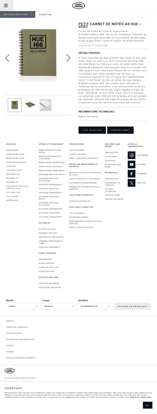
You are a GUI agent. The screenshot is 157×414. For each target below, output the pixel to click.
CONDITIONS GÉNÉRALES (17, 327)
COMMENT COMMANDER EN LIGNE (51, 242)
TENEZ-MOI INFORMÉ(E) (49, 247)
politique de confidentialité (140, 397)
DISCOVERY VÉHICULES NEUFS (49, 197)
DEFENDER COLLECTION (49, 188)
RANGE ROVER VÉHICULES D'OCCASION (50, 157)
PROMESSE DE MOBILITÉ (79, 201)
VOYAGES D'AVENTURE (110, 190)
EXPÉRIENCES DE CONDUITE (112, 184)
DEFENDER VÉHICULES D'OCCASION (49, 179)
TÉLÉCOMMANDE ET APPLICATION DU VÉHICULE (85, 222)
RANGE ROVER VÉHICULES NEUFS (50, 151)
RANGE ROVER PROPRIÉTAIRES (52, 162)
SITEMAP (10, 352)
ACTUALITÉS (110, 160)
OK (147, 405)
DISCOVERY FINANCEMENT (50, 217)
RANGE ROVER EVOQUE (16, 162)
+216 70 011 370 (92, 130)
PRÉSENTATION (45, 259)
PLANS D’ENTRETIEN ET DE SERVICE (84, 179)
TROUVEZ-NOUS (120, 130)
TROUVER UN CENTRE (114, 199)
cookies (68, 397)
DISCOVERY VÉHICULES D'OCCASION (49, 204)
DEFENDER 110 (12, 178)
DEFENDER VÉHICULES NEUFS (52, 174)
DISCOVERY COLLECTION (49, 213)
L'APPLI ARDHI (111, 156)
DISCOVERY (11, 166)
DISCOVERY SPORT (14, 170)
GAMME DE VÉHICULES (49, 267)
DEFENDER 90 (12, 182)
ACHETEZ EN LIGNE (47, 229)
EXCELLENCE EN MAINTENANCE (83, 183)
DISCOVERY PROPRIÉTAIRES (51, 209)
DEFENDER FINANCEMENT (50, 192)
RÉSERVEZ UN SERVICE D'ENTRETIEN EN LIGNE (85, 174)
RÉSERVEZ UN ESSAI (48, 233)
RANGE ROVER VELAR (15, 158)
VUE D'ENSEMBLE (77, 150)
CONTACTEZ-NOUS (47, 271)
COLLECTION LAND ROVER (50, 287)
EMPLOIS (10, 321)
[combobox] (23, 306)
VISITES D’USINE (112, 195)
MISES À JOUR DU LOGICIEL (81, 227)
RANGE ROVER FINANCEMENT (51, 170)
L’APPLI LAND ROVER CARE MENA (83, 158)
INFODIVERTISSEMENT (78, 217)
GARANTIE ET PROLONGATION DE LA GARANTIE (84, 188)
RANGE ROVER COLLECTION (50, 166)
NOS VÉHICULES (13, 192)
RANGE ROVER (12, 150)
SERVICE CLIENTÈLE (77, 154)
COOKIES (10, 345)
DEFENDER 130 (12, 174)
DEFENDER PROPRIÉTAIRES (50, 185)
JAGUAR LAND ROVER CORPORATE (20, 358)
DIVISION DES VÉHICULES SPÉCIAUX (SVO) (17, 187)
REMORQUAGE (12, 200)
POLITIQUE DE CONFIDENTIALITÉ (20, 339)
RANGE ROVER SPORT (15, 154)
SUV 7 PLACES (12, 196)
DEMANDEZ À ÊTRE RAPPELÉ (51, 237)
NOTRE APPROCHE (46, 263)
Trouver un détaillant (132, 306)
